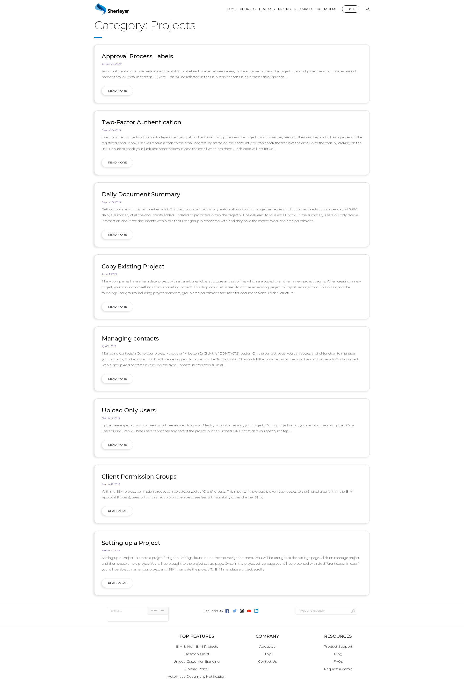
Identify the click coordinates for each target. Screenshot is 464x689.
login (350, 9)
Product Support (338, 646)
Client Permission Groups (139, 476)
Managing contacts (130, 338)
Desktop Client (196, 654)
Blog (267, 654)
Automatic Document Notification (196, 676)
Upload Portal (196, 669)
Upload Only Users (129, 410)
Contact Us (267, 661)
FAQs (338, 661)
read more (117, 90)
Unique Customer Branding (197, 661)
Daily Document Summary (141, 194)
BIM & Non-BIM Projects (196, 646)
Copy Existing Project (133, 266)
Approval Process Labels (137, 56)
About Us (267, 646)
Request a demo (338, 669)
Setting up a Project (131, 542)
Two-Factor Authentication (141, 122)
